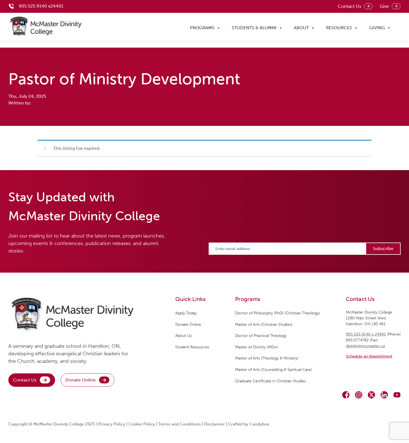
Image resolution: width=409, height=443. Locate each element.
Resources (339, 27)
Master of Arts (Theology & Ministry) (266, 358)
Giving (377, 27)
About (301, 27)
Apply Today (186, 313)
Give (384, 6)
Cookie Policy (142, 424)
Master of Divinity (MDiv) (256, 347)
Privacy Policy (111, 424)
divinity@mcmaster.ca (365, 346)
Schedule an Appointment (369, 356)
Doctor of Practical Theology (261, 335)
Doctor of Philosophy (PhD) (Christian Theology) (277, 313)
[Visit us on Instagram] (358, 394)
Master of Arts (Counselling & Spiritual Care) (273, 369)
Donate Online (80, 380)
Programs (202, 27)
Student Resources (192, 347)
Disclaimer (214, 424)
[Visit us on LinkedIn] (384, 394)
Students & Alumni (254, 27)
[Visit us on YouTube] (397, 394)
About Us (183, 335)
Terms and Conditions (179, 424)
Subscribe (383, 248)
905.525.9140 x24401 (41, 6)
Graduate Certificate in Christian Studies (270, 381)
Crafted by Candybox (248, 424)
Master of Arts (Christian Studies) (263, 324)
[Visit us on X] (371, 394)
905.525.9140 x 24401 (366, 334)
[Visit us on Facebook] (345, 394)
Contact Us (349, 6)
